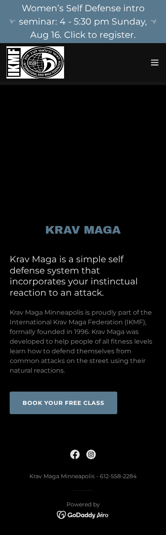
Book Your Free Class (63, 402)
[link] (35, 62)
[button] (155, 62)
